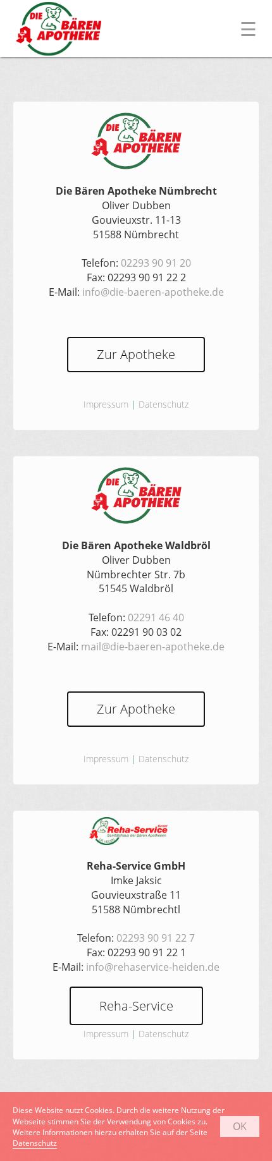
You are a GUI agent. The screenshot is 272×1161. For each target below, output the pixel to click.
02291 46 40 (156, 617)
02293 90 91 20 (156, 263)
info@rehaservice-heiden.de (152, 967)
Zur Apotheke (136, 354)
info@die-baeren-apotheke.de (153, 292)
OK (240, 1126)
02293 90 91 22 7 (155, 938)
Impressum (105, 404)
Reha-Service (136, 1005)
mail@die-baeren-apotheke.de (153, 646)
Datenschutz (164, 404)
